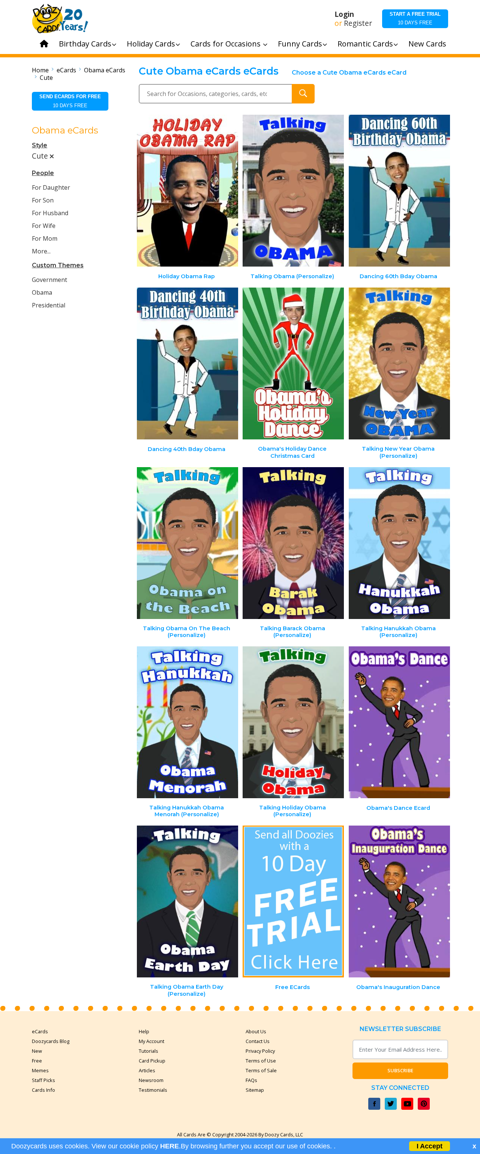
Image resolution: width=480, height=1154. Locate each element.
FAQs (251, 1080)
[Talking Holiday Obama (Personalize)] (293, 722)
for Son (43, 200)
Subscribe (400, 1070)
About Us (256, 1031)
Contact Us (258, 1041)
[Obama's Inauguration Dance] (399, 901)
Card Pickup (152, 1061)
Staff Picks (43, 1080)
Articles (147, 1070)
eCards (66, 70)
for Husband (50, 213)
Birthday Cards (85, 44)
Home (40, 70)
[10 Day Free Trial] (293, 901)
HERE (169, 1146)
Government (49, 280)
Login (344, 14)
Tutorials (148, 1051)
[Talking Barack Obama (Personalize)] (293, 543)
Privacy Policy (260, 1051)
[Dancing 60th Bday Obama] (399, 191)
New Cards (427, 44)
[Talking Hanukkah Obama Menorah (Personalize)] (187, 722)
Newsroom (151, 1080)
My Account (151, 1041)
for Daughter (51, 187)
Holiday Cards (151, 44)
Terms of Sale (261, 1070)
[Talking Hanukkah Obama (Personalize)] (399, 543)
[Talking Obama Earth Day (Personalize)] (187, 901)
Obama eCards (104, 70)
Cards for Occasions (226, 44)
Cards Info (43, 1090)
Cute (46, 77)
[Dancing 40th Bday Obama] (187, 363)
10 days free (415, 18)
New (37, 1051)
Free (37, 1061)
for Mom (44, 238)
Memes (40, 1070)
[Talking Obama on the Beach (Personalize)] (187, 543)
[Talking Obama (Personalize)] (293, 191)
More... (41, 251)
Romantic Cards (365, 44)
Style (39, 145)
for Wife (44, 226)
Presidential (48, 305)
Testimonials (153, 1090)
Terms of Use (261, 1061)
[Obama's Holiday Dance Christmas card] (293, 363)
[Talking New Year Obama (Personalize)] (399, 363)
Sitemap (255, 1090)
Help (144, 1031)
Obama (42, 292)
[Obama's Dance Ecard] (399, 722)
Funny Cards (300, 44)
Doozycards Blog (50, 1041)
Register (358, 23)
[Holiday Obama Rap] (187, 191)
